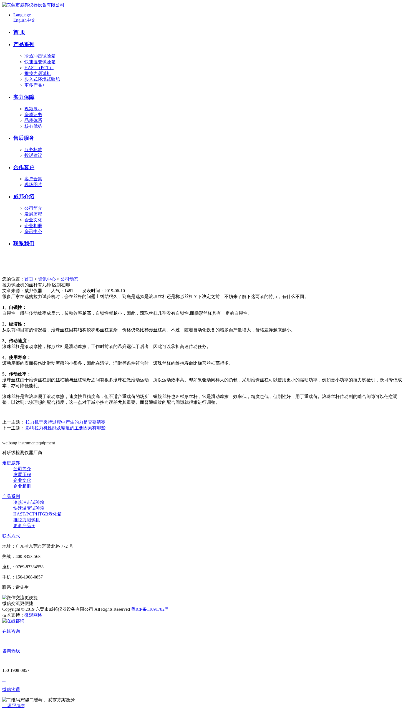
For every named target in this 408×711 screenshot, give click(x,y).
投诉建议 (33, 155)
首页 (28, 279)
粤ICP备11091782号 (150, 609)
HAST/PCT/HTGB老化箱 (37, 514)
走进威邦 (11, 462)
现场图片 (33, 184)
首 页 (19, 32)
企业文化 (33, 219)
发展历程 (33, 214)
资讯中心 (33, 231)
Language (22, 14)
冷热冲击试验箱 (40, 56)
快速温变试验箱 (40, 61)
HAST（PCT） (39, 67)
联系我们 (23, 243)
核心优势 (33, 126)
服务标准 (33, 149)
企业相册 (33, 225)
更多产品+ (34, 85)
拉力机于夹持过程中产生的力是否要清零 (65, 422)
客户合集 (33, 178)
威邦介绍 (23, 196)
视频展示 (33, 108)
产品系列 (23, 44)
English (20, 20)
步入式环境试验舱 (42, 79)
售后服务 (23, 138)
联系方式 (11, 536)
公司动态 (69, 279)
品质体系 (33, 120)
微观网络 (33, 615)
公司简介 (33, 208)
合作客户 (23, 167)
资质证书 (33, 114)
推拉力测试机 (37, 73)
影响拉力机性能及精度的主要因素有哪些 (65, 427)
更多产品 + (24, 525)
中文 (31, 20)
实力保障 (23, 97)
